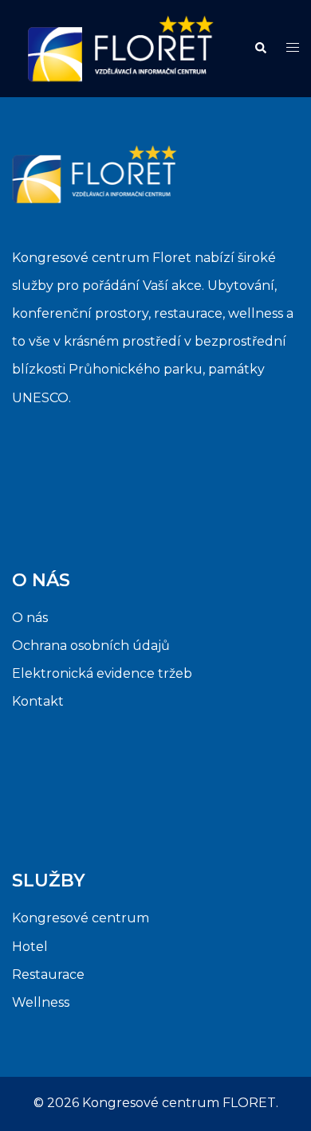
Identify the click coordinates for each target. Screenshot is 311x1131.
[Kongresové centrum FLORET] (121, 47)
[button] (260, 48)
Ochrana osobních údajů (91, 645)
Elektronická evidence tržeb (102, 673)
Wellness (40, 1002)
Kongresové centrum (80, 918)
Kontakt (38, 701)
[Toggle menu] (292, 48)
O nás (30, 617)
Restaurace (48, 974)
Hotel (30, 946)
